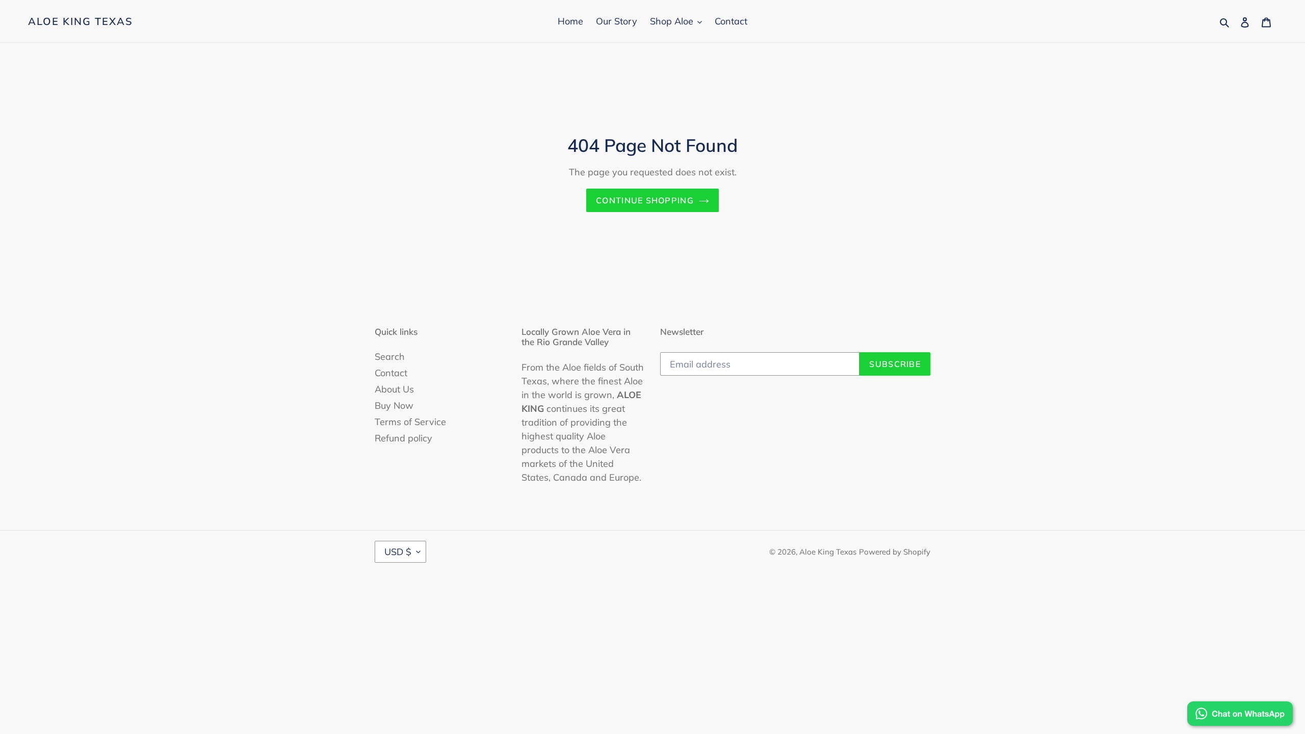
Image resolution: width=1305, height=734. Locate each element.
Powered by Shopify (894, 552)
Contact (391, 373)
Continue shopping (645, 200)
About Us (394, 389)
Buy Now (394, 405)
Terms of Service (410, 422)
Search (390, 356)
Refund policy (403, 438)
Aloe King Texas (80, 21)
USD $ (397, 552)
